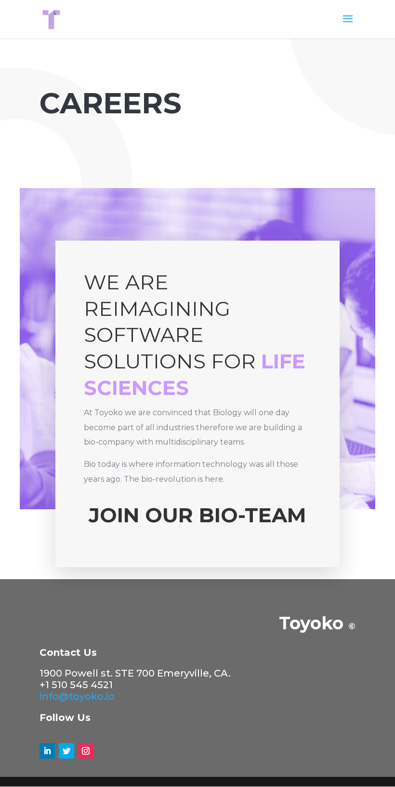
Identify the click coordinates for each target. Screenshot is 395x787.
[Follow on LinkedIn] (47, 751)
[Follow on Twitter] (66, 751)
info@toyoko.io (77, 696)
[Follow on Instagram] (85, 751)
